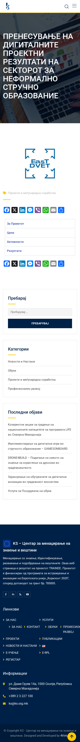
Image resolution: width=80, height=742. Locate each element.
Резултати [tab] (14, 251)
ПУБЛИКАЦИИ (52, 639)
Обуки (12, 370)
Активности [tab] (15, 242)
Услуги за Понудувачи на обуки (29, 491)
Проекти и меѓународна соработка (32, 193)
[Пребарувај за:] (40, 312)
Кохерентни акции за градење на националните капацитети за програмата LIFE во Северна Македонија (39, 429)
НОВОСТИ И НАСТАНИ (21, 646)
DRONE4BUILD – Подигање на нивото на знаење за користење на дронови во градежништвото (35, 463)
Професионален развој (24, 388)
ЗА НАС (11, 620)
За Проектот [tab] (15, 223)
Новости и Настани (21, 361)
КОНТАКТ (33, 627)
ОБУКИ (52, 627)
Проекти (12, 639)
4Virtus (65, 735)
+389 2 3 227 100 (21, 696)
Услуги (47, 620)
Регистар (13, 659)
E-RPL (46, 652)
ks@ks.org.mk (18, 703)
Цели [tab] (10, 232)
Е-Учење (12, 652)
